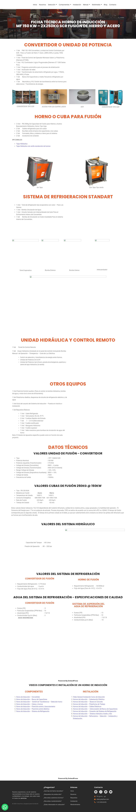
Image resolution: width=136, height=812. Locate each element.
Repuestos (73, 798)
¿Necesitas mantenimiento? (53, 801)
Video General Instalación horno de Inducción (89, 697)
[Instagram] (100, 791)
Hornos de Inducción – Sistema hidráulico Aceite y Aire (92, 714)
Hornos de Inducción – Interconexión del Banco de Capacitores (95, 709)
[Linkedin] (105, 791)
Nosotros (73, 794)
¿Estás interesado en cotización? (54, 804)
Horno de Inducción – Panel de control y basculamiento (35, 706)
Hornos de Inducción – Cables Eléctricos (87, 706)
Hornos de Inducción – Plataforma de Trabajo (89, 704)
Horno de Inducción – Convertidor (28, 697)
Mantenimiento (75, 804)
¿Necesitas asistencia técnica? (54, 798)
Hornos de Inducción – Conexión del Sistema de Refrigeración (94, 711)
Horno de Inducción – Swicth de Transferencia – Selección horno (39, 702)
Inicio (72, 791)
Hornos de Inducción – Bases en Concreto (88, 702)
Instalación (73, 801)
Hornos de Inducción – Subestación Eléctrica (88, 699)
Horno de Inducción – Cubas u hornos (29, 704)
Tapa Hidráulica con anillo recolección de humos (33, 146)
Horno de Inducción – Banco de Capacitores (31, 699)
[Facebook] (95, 791)
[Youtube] (110, 791)
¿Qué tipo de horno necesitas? (53, 791)
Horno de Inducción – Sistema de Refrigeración (32, 711)
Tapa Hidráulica (21, 144)
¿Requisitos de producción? (53, 794)
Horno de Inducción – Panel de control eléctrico (32, 709)
